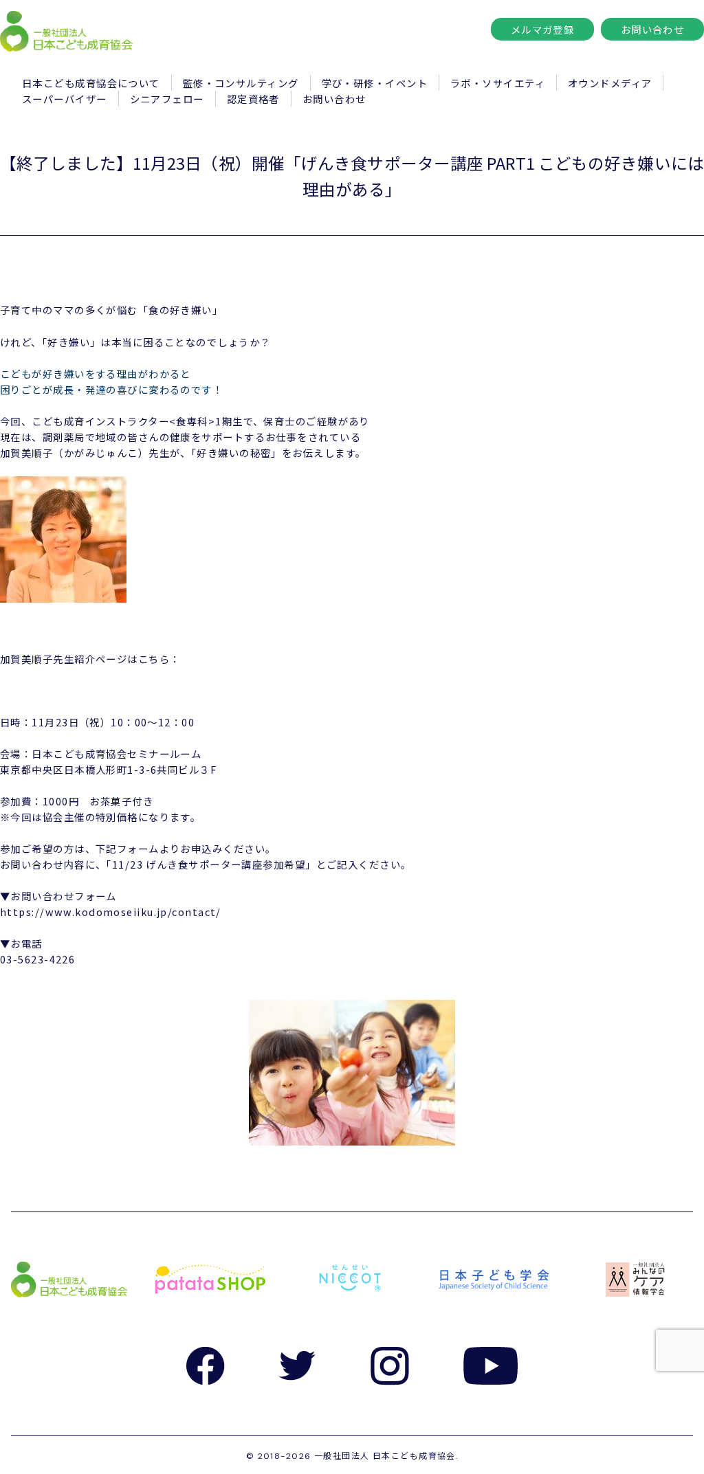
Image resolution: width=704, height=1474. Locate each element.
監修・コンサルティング (241, 83)
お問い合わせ (653, 29)
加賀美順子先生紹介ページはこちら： (90, 658)
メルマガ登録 (543, 29)
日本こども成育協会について (91, 83)
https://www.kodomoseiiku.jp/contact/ (110, 911)
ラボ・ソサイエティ (497, 83)
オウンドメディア (610, 83)
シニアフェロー (167, 98)
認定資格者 (253, 98)
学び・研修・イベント (375, 83)
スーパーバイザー (64, 98)
